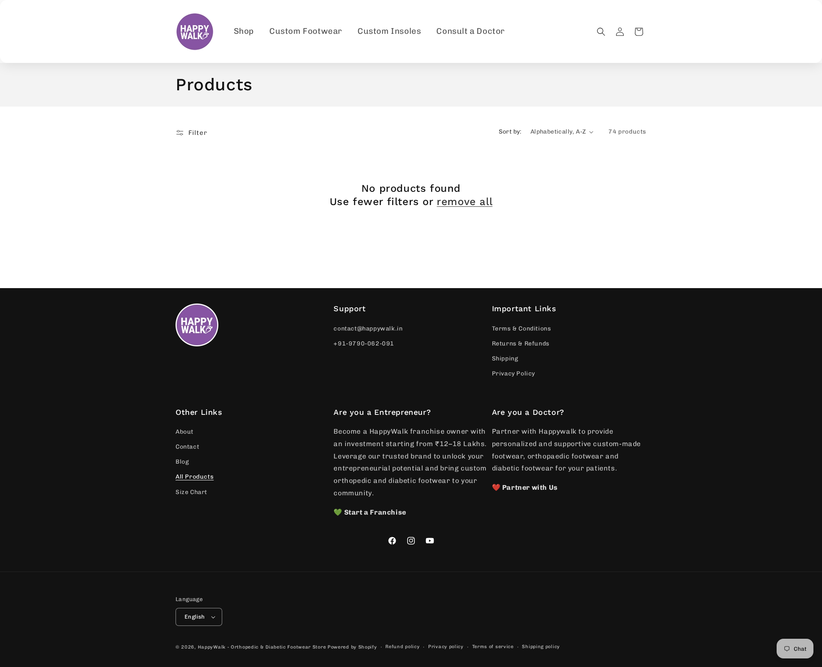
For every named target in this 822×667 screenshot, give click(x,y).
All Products (195, 476)
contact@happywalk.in (368, 328)
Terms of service (493, 646)
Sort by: (510, 131)
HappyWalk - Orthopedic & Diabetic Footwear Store (262, 647)
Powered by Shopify (352, 647)
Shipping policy (541, 646)
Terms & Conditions (521, 328)
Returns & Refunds (521, 343)
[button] (601, 31)
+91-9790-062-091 (364, 343)
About (185, 431)
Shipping (505, 358)
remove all (464, 202)
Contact (187, 446)
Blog (182, 461)
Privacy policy (446, 646)
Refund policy (402, 646)
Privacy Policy (513, 373)
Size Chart (191, 492)
